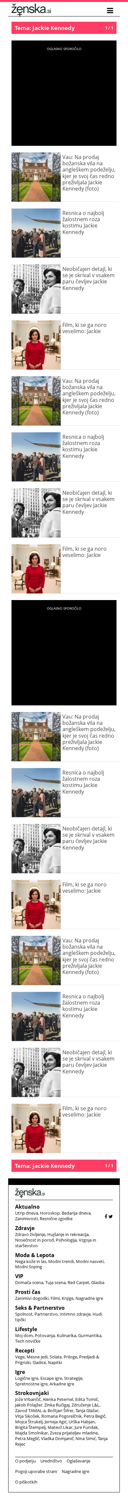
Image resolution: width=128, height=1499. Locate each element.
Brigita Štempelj (30, 1427)
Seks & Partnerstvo (40, 1307)
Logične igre (26, 1378)
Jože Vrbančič (28, 1399)
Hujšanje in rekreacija (68, 1234)
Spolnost (23, 1314)
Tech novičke (27, 1341)
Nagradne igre (89, 1298)
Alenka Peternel (58, 1399)
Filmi (55, 1298)
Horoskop (50, 1213)
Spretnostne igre (31, 1384)
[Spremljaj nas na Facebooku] (106, 1216)
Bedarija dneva (76, 1213)
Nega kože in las (30, 1261)
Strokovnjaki (32, 1393)
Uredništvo (51, 1461)
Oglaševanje (78, 1461)
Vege (20, 1357)
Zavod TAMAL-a (30, 1410)
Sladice (39, 1362)
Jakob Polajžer (28, 1405)
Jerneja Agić (56, 1422)
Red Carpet (78, 1282)
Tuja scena (55, 1282)
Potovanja (45, 1335)
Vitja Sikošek (27, 1416)
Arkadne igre (62, 1384)
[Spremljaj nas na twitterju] (111, 1216)
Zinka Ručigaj (57, 1405)
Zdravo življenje (30, 1234)
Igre (20, 1372)
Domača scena (29, 1282)
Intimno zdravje (75, 1314)
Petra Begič (94, 1416)
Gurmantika (89, 1335)
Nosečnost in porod (34, 1240)
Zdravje (24, 1228)
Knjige (68, 1298)
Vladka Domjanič (57, 1438)
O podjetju (25, 1461)
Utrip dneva (26, 1213)
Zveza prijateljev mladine (74, 1433)
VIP (19, 1276)
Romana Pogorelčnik (61, 1416)
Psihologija (66, 1240)
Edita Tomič (86, 1399)
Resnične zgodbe (56, 1219)
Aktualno (27, 1206)
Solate (56, 1357)
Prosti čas (27, 1292)
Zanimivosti (26, 1219)
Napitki (55, 1362)
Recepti (24, 1350)
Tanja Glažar (86, 1410)
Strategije (73, 1378)
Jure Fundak (86, 1427)
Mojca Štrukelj (29, 1422)
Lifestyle (26, 1329)
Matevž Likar (60, 1427)
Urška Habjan (82, 1422)
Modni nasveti (90, 1261)
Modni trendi (61, 1261)
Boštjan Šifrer (61, 1410)
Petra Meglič (27, 1438)
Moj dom (24, 1335)
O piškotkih (26, 1482)
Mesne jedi (37, 1357)
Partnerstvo (46, 1314)
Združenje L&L (85, 1405)
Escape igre (51, 1378)
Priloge (70, 1357)
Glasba (97, 1282)
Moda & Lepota (34, 1255)
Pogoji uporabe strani (36, 1471)
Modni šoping (28, 1267)
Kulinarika (66, 1335)
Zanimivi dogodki (32, 1298)
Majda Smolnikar (31, 1433)
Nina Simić (85, 1438)
